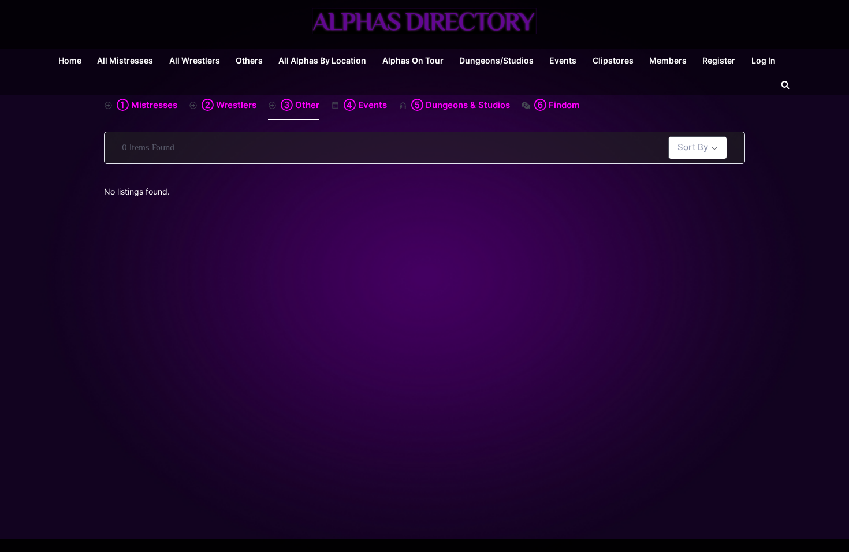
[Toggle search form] (784, 84)
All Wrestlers (194, 60)
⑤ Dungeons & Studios (460, 104)
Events (562, 60)
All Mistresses (125, 60)
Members (668, 60)
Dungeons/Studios (496, 60)
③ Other (300, 104)
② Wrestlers (229, 104)
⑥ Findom (556, 104)
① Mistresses (147, 104)
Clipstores (613, 60)
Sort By (692, 146)
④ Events (365, 104)
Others (249, 60)
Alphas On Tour (413, 60)
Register (718, 60)
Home (69, 60)
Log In (763, 60)
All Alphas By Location (322, 60)
